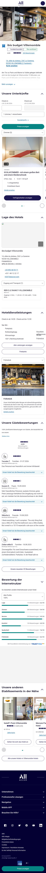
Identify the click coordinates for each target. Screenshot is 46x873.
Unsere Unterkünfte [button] (15, 93)
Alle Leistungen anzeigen (23, 345)
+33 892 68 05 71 (11, 270)
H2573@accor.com (12, 277)
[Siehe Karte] (23, 235)
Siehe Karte (11, 733)
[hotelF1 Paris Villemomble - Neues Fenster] (17, 708)
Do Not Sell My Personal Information (14, 850)
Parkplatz (23, 352)
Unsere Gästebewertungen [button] (20, 422)
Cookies (4, 845)
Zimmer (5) (8, 132)
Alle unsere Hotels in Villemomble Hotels (23, 758)
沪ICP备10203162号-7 (9, 858)
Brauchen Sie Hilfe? (10, 813)
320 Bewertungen (29, 53)
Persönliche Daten (8, 842)
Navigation (6, 802)
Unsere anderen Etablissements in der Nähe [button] (20, 689)
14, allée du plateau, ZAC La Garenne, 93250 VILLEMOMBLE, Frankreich (20, 62)
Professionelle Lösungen (12, 797)
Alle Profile (8, 596)
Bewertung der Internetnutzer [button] (12, 581)
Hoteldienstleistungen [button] (17, 312)
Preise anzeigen (23, 869)
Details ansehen (9, 412)
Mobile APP (7, 807)
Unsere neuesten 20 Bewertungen (23, 569)
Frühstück (7, 360)
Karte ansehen (11, 66)
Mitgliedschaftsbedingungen (11, 839)
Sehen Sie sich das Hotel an (17, 742)
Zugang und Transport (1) (13, 283)
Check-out (29, 102)
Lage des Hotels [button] (12, 217)
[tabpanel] (23, 172)
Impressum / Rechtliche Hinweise (13, 847)
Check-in (7, 102)
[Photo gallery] (23, 24)
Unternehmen (7, 792)
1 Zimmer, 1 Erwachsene (13, 114)
